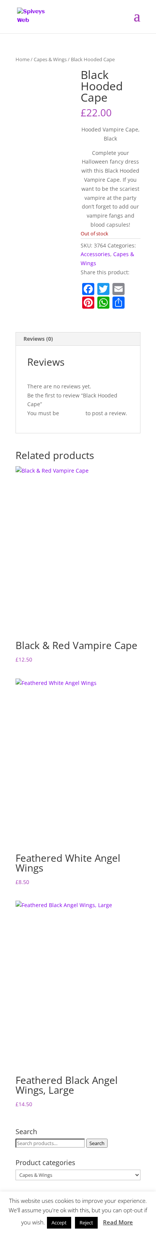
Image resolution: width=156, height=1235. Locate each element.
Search (97, 1143)
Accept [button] (59, 1222)
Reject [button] (86, 1222)
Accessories (95, 254)
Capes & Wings (50, 59)
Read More (118, 1222)
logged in (72, 413)
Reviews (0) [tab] (38, 338)
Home (23, 59)
